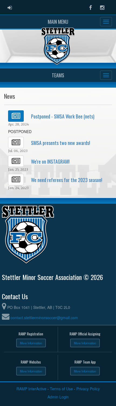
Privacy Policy (88, 388)
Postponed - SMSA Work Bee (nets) (62, 116)
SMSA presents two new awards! (60, 142)
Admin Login (58, 397)
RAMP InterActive (31, 388)
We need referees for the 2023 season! (66, 179)
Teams (58, 75)
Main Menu (58, 21)
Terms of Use (61, 388)
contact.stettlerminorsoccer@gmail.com (44, 317)
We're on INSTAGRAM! (50, 161)
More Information (31, 343)
